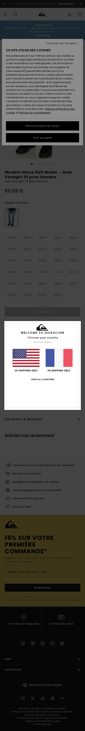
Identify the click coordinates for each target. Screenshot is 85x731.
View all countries (42, 379)
